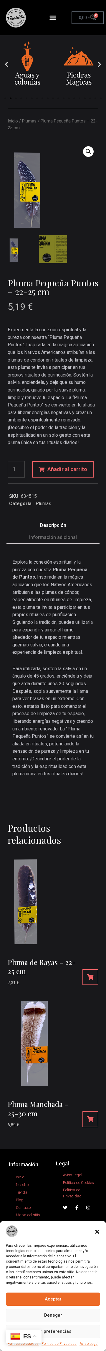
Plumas (29, 121)
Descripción (53, 525)
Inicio (13, 121)
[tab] (53, 525)
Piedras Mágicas (79, 78)
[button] (97, 1231)
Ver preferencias (53, 1331)
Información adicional (53, 537)
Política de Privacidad (59, 1344)
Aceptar (53, 1299)
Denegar (53, 1315)
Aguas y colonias (27, 78)
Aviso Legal (89, 1344)
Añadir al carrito (67, 469)
